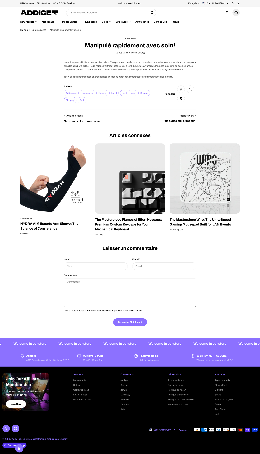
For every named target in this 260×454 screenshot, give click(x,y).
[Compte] (227, 12)
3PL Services (43, 3)
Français (192, 3)
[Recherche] (152, 12)
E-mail (136, 259)
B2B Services (27, 3)
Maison (24, 30)
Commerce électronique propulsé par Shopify (45, 439)
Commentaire (71, 275)
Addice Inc (15, 439)
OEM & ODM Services (64, 3)
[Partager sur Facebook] (181, 89)
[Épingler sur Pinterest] (181, 98)
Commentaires (38, 30)
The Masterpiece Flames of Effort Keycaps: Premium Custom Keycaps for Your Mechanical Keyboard (128, 224)
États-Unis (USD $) (215, 3)
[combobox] (111, 12)
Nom (67, 259)
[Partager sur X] (190, 89)
